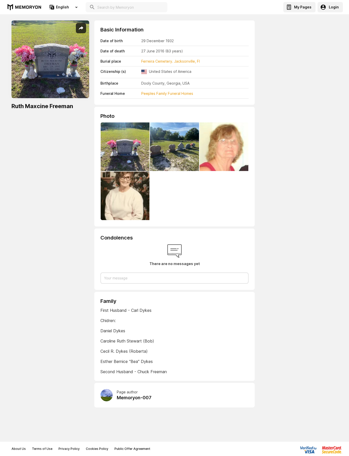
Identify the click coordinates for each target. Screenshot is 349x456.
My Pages (302, 7)
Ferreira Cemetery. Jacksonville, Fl (170, 61)
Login (334, 7)
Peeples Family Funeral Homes (167, 93)
